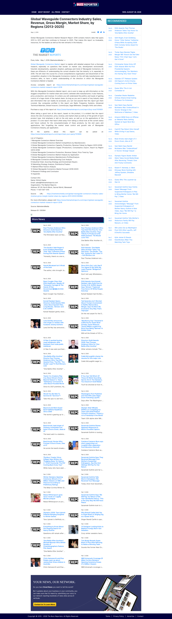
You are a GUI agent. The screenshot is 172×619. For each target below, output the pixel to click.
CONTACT (66, 12)
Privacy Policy (118, 616)
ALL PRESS (56, 12)
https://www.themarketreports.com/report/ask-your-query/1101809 (56, 134)
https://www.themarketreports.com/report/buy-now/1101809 (80, 109)
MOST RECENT (44, 12)
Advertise (130, 616)
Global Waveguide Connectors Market (45, 64)
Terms (108, 616)
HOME (34, 12)
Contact (140, 616)
